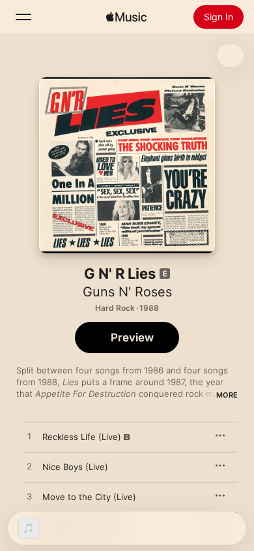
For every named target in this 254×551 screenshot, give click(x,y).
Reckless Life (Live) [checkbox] (81, 437)
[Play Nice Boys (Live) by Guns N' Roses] (29, 467)
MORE (227, 395)
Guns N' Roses (127, 292)
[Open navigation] (23, 17)
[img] (126, 17)
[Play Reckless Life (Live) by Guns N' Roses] (29, 437)
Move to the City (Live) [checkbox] (89, 497)
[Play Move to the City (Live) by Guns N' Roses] (29, 497)
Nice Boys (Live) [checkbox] (75, 467)
